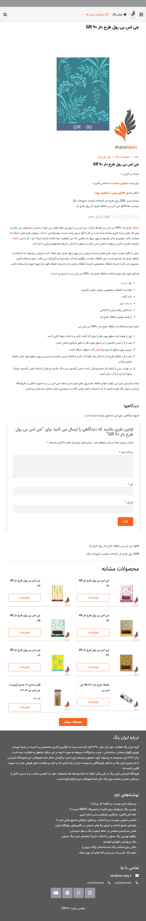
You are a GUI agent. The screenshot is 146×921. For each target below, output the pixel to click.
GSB (122, 200)
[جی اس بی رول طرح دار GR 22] (126, 593)
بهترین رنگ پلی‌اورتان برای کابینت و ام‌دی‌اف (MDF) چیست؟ (102, 809)
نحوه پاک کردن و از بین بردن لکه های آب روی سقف (107, 852)
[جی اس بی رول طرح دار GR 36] (126, 628)
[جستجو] (5, 14)
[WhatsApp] (78, 893)
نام (130, 484)
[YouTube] (56, 893)
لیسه (124, 283)
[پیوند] (133, 14)
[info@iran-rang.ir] (135, 876)
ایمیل (129, 502)
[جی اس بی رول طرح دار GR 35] (57, 628)
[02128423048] (107, 883)
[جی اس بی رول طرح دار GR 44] (126, 663)
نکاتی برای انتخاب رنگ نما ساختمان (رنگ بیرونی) (109, 847)
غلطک (135, 227)
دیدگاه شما (126, 452)
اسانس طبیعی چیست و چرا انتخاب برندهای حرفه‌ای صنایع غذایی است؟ (96, 820)
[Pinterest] (67, 893)
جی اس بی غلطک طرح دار (105, 206)
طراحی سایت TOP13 (73, 908)
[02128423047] (135, 883)
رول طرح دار (104, 157)
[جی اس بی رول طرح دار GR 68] (57, 593)
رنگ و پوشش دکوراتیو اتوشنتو (119, 842)
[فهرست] (141, 14)
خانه (136, 157)
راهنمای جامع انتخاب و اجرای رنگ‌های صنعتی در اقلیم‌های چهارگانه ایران (95, 825)
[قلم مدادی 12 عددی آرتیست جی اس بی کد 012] (57, 697)
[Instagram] (90, 893)
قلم (130, 296)
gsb (123, 206)
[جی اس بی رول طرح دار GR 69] (57, 663)
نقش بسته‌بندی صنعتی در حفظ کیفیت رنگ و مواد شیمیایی (103, 831)
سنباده (128, 303)
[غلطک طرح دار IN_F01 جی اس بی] (126, 697)
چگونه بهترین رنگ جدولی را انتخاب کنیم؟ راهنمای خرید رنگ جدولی (98, 836)
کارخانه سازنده (96, 200)
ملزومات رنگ (122, 157)
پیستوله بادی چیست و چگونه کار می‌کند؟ (113, 803)
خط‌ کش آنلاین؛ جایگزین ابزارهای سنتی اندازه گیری (108, 814)
